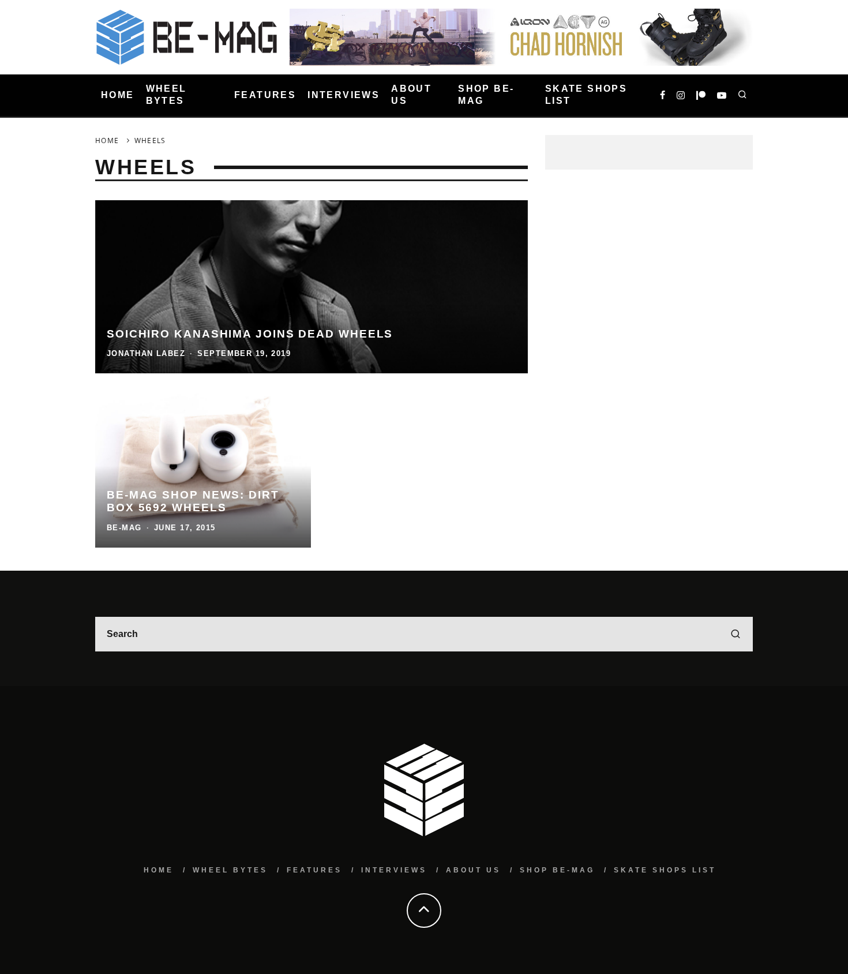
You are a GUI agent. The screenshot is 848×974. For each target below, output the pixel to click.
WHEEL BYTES (166, 95)
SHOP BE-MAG (486, 95)
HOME (117, 95)
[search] (735, 634)
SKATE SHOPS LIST (586, 95)
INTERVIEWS (343, 95)
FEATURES (265, 95)
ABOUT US (411, 95)
